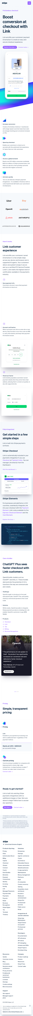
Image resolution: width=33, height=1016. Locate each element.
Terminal (5, 912)
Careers (20, 959)
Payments (6, 896)
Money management (24, 875)
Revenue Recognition (11, 631)
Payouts (5, 898)
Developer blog (22, 950)
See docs (7, 807)
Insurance (21, 893)
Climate (5, 865)
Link (6, 624)
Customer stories (8, 959)
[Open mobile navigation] (29, 3)
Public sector (22, 907)
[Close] (30, 1006)
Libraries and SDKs (23, 945)
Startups (20, 853)
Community (6, 964)
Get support (6, 993)
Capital (5, 860)
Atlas (4, 853)
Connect (5, 868)
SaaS (19, 879)
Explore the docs (9, 47)
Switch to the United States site (12, 1012)
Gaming (20, 887)
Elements (5, 875)
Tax (6, 626)
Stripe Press (21, 964)
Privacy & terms (7, 971)
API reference (22, 938)
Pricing (5, 851)
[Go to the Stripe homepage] (5, 842)
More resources (7, 986)
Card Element (7, 515)
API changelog (22, 943)
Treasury (5, 914)
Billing (7, 629)
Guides (5, 957)
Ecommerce (21, 860)
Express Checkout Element (12, 513)
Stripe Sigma (6, 907)
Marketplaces (22, 872)
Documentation (22, 936)
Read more (8, 671)
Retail (19, 909)
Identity (5, 881)
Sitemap (5, 982)
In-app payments (23, 870)
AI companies (22, 882)
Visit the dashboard (9, 469)
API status (21, 940)
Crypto (5, 870)
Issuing (5, 886)
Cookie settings (7, 984)
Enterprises (21, 851)
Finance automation (23, 865)
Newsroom (21, 961)
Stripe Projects (22, 947)
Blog (4, 961)
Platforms (21, 877)
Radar (4, 900)
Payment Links (17, 460)
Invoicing (5, 884)
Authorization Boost (8, 856)
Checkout (6, 460)
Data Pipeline (6, 872)
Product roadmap (23, 957)
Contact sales (22, 47)
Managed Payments (8, 891)
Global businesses (23, 868)
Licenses (5, 979)
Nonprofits (21, 900)
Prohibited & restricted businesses (6, 975)
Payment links (7, 893)
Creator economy (23, 884)
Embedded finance (23, 863)
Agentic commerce (23, 856)
